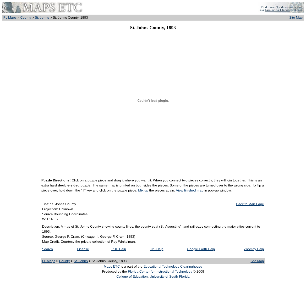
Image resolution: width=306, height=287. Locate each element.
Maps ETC (112, 266)
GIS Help (156, 249)
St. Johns (42, 17)
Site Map (296, 17)
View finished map (189, 190)
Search (47, 249)
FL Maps (9, 17)
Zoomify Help (254, 249)
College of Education (132, 276)
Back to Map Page (250, 204)
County (25, 17)
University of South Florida (170, 276)
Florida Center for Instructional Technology (160, 271)
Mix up (143, 190)
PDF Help (118, 249)
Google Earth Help (201, 249)
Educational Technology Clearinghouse (172, 266)
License (83, 249)
